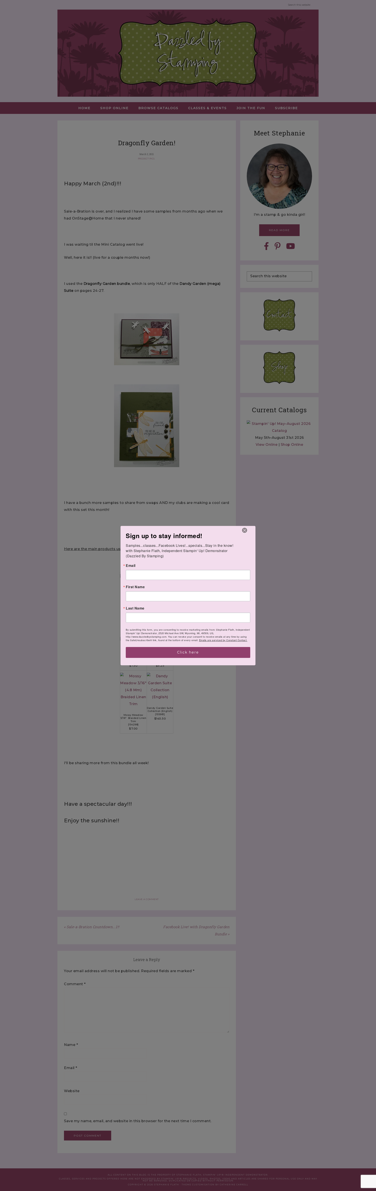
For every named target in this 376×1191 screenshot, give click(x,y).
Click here (188, 652)
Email (131, 565)
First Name (135, 587)
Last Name (135, 608)
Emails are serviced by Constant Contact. (223, 640)
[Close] (244, 530)
